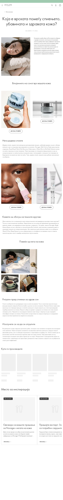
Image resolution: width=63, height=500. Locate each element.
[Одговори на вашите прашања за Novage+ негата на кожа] (19, 420)
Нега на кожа (9, 12)
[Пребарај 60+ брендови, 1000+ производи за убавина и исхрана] (52, 5)
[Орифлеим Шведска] (8, 5)
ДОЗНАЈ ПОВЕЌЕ (16, 131)
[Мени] (2, 5)
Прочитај (7, 442)
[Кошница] (60, 5)
